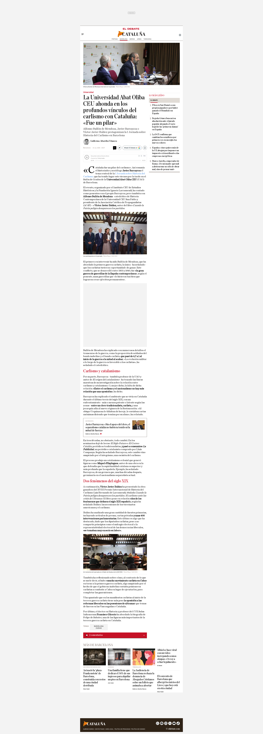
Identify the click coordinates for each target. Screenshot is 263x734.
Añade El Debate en (130, 148)
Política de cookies (138, 729)
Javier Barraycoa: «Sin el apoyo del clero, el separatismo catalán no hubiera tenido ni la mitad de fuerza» (107, 427)
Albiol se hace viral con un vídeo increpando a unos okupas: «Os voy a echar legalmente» (167, 656)
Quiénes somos (88, 729)
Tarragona (147, 39)
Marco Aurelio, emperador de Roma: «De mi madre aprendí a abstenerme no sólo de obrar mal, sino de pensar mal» (165, 165)
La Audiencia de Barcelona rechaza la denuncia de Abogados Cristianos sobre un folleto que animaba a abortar (143, 678)
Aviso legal (109, 729)
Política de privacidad (122, 729)
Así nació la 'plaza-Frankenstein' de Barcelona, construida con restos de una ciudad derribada (94, 678)
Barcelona (123, 39)
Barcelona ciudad (99, 627)
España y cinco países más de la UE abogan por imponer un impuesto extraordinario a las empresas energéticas (165, 151)
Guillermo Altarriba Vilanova (103, 141)
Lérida (139, 39)
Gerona (132, 39)
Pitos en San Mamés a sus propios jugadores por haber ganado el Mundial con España (165, 109)
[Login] (180, 35)
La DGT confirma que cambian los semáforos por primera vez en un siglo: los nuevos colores (164, 138)
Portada (115, 39)
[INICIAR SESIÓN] (180, 35)
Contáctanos (99, 729)
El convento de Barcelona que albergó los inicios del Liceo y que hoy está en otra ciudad (168, 682)
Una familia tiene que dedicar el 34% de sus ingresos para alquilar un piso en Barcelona (119, 675)
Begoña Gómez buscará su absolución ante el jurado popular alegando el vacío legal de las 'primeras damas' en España (165, 124)
